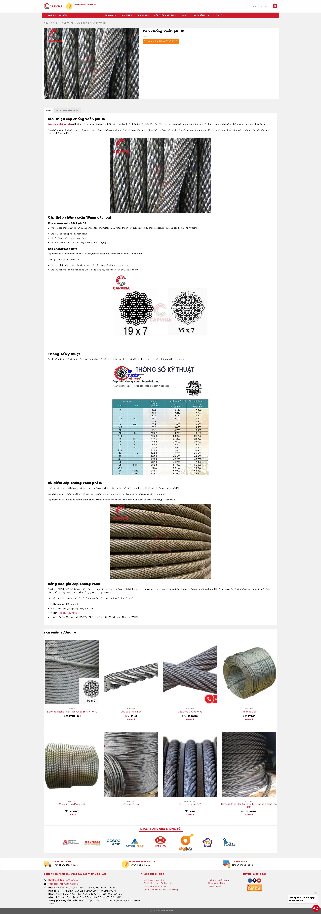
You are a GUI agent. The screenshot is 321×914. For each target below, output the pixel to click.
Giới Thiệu (127, 15)
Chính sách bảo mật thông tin (158, 883)
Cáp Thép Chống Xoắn (91, 23)
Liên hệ (218, 15)
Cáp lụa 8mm (131, 804)
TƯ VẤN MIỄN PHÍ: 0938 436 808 (160, 41)
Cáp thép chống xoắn (60, 124)
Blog (183, 15)
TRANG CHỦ (110, 15)
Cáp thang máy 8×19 (190, 804)
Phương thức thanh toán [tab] (67, 110)
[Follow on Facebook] (250, 880)
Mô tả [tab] (48, 110)
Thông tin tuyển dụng (218, 880)
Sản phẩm (142, 15)
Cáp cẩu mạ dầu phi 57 (72, 804)
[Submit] (275, 6)
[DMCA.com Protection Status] (254, 887)
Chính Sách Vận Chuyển (155, 886)
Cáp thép (68, 23)
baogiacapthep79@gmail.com (63, 884)
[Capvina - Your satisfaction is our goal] (53, 6)
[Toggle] (167, 880)
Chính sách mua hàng (154, 880)
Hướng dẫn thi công (217, 883)
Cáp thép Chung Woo (190, 711)
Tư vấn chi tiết (214, 886)
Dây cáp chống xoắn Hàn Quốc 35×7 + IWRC (72, 711)
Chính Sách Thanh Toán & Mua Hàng (161, 889)
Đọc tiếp (72, 724)
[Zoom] (47, 95)
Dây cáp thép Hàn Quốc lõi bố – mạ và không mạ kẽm (249, 805)
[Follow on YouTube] (259, 880)
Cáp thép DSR (249, 711)
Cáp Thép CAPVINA (164, 15)
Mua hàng (131, 724)
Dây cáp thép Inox (131, 711)
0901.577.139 (90, 4)
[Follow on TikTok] (254, 880)
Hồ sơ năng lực (201, 15)
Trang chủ (51, 23)
